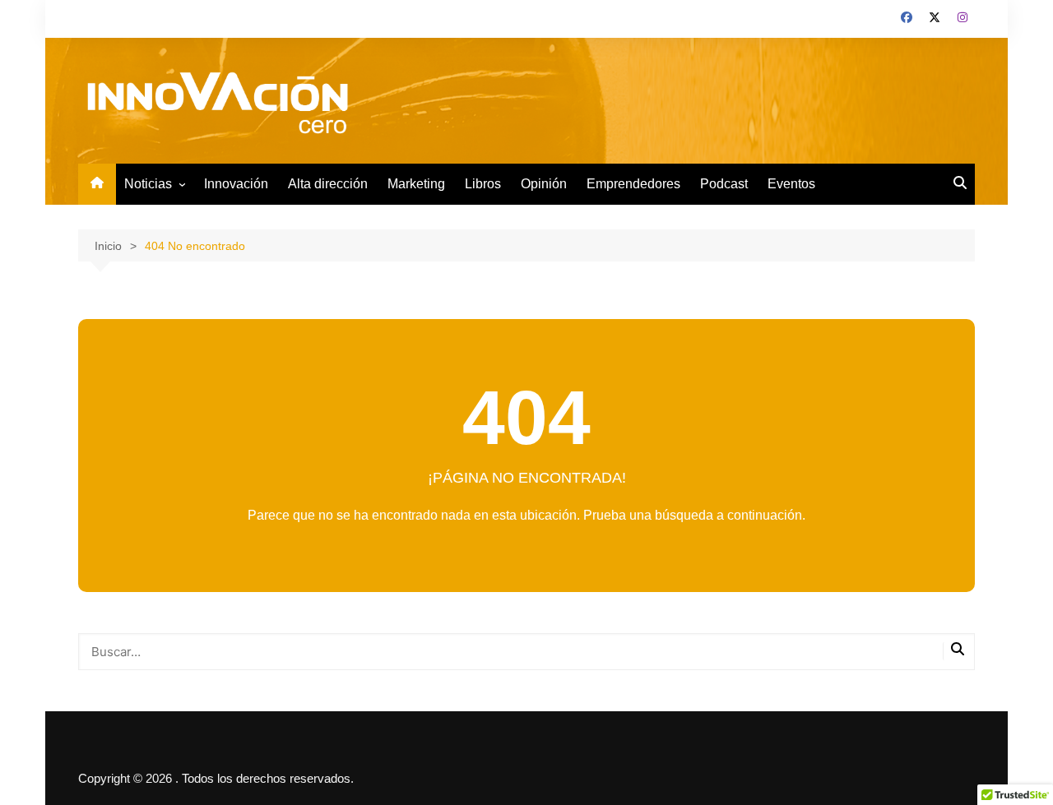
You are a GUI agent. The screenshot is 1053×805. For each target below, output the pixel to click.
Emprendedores (633, 184)
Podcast (724, 184)
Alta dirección (328, 184)
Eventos (791, 184)
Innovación (236, 184)
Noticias (148, 184)
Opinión (544, 184)
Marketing (416, 184)
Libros (483, 184)
